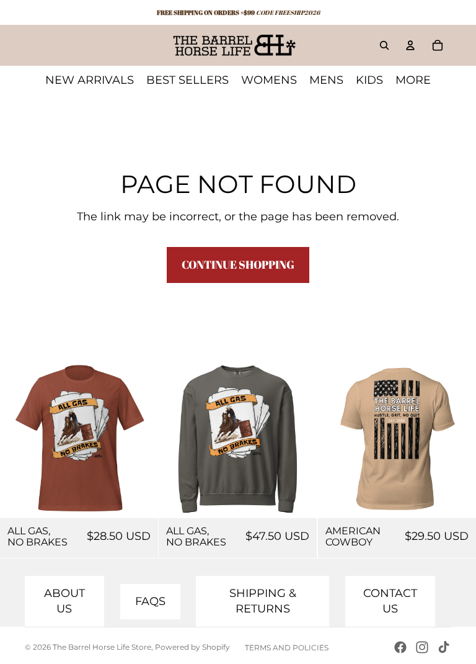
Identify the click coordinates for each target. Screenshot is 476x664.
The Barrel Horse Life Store (102, 647)
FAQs (150, 601)
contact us (390, 601)
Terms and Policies (286, 647)
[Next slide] (457, 439)
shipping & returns (262, 601)
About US (64, 601)
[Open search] (384, 45)
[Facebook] (400, 647)
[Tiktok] (443, 647)
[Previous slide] (336, 439)
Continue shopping (238, 264)
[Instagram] (422, 647)
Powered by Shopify (192, 647)
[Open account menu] (410, 45)
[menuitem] (413, 80)
